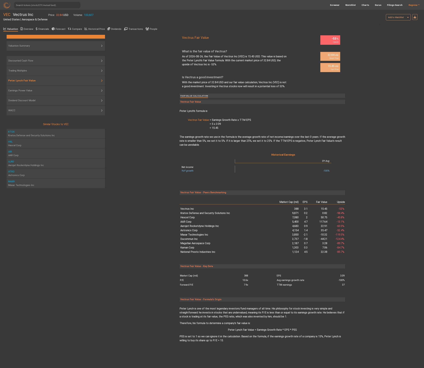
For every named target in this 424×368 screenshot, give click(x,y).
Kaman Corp (187, 247)
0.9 (306, 226)
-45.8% (340, 217)
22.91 (324, 226)
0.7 (306, 243)
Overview (28, 29)
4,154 (295, 230)
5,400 (295, 221)
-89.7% (340, 243)
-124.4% (339, 239)
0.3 (306, 247)
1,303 (295, 247)
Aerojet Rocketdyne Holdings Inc (199, 226)
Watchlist (350, 5)
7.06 (324, 247)
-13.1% (340, 221)
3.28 (324, 243)
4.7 (306, 221)
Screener (335, 5)
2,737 (295, 239)
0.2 (306, 213)
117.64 (323, 221)
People (153, 29)
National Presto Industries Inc (197, 251)
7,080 (295, 217)
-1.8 (305, 239)
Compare (77, 29)
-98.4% (340, 213)
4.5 (306, 251)
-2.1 (305, 234)
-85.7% (340, 251)
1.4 (306, 230)
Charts (365, 5)
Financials (43, 29)
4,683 (295, 226)
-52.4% (340, 230)
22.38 (324, 251)
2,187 (295, 243)
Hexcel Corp (187, 217)
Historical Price (96, 29)
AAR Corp (185, 221)
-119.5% (339, 234)
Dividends (116, 29)
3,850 (295, 234)
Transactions (135, 29)
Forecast (60, 29)
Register (413, 5)
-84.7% (340, 247)
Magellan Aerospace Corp (195, 243)
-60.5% (340, 226)
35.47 (324, 230)
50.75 (324, 217)
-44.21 (323, 239)
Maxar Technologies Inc (194, 234)
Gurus (378, 5)
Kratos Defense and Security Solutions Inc (205, 213)
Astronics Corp (189, 230)
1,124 (295, 251)
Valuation (12, 29)
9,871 (295, 213)
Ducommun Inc (189, 239)
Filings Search (394, 5)
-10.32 (323, 234)
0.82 (324, 213)
